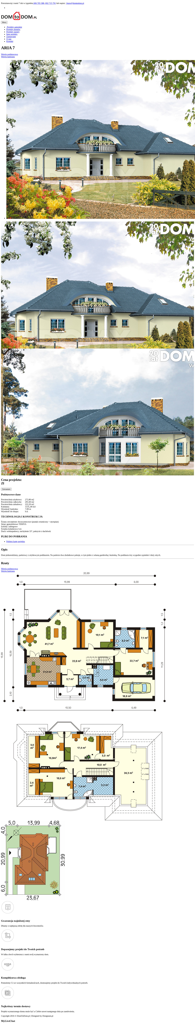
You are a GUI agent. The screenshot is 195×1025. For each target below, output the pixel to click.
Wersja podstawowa (9, 54)
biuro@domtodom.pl (75, 3)
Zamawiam (11, 36)
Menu (4, 22)
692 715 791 (50, 3)
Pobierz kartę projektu (15, 541)
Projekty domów (13, 29)
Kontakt (9, 41)
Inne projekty (12, 34)
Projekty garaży (13, 32)
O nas (8, 39)
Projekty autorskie (14, 27)
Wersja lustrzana (8, 57)
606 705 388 (38, 3)
